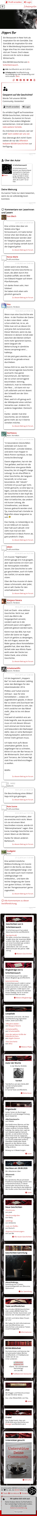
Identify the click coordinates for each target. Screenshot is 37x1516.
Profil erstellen (15, 2)
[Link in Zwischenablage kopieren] (13, 80)
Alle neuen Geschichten (23, 1237)
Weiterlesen (27, 1093)
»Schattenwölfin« (11, 1029)
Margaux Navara (14, 600)
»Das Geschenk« (11, 1042)
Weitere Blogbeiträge (24, 998)
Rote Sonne (12, 806)
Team (5, 1493)
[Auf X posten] (20, 80)
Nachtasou (12, 433)
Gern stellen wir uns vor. (19, 133)
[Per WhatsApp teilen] (30, 80)
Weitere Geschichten (24, 954)
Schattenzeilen (30, 6)
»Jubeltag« (9, 1221)
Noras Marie (12, 256)
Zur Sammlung (26, 1291)
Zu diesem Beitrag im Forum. (23, 250)
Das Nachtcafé (11, 935)
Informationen (26, 1332)
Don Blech (11, 216)
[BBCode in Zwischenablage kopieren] (34, 80)
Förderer (24, 1493)
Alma (10, 1044)
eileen (9, 547)
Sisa (8, 304)
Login (28, 2)
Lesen (29, 1154)
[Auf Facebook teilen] (16, 80)
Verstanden (18, 1512)
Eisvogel (8, 1424)
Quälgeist (11, 851)
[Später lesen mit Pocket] (27, 80)
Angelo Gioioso (14, 1038)
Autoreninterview (11, 981)
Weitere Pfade (26, 1047)
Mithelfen (28, 1480)
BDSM (17, 1490)
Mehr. (18, 76)
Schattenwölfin (13, 668)
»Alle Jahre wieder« (12, 1024)
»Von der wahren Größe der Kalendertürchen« (15, 1035)
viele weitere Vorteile (12, 127)
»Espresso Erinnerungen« (14, 1231)
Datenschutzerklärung (18, 1508)
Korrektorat (14, 1493)
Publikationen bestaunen (22, 1374)
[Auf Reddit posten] (23, 80)
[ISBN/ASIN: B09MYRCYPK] (18, 1364)
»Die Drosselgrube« (12, 1215)
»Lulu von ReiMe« (11, 1226)
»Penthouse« (10, 1210)
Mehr (6, 175)
